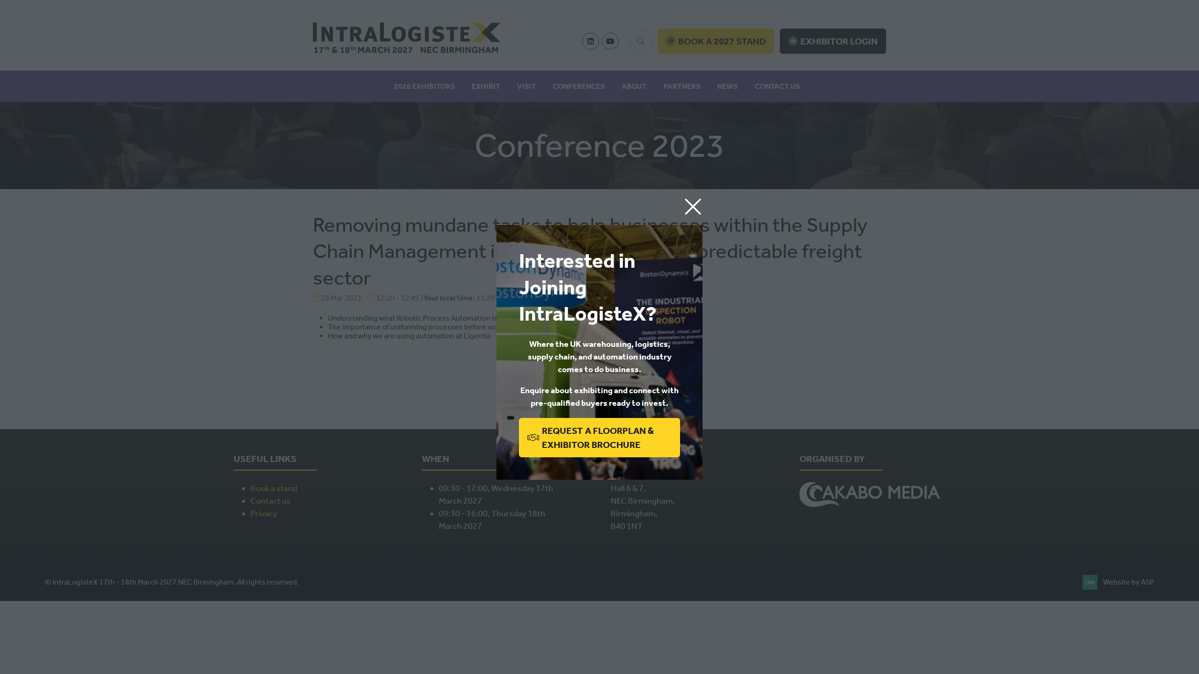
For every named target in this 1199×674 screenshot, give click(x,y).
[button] (693, 207)
